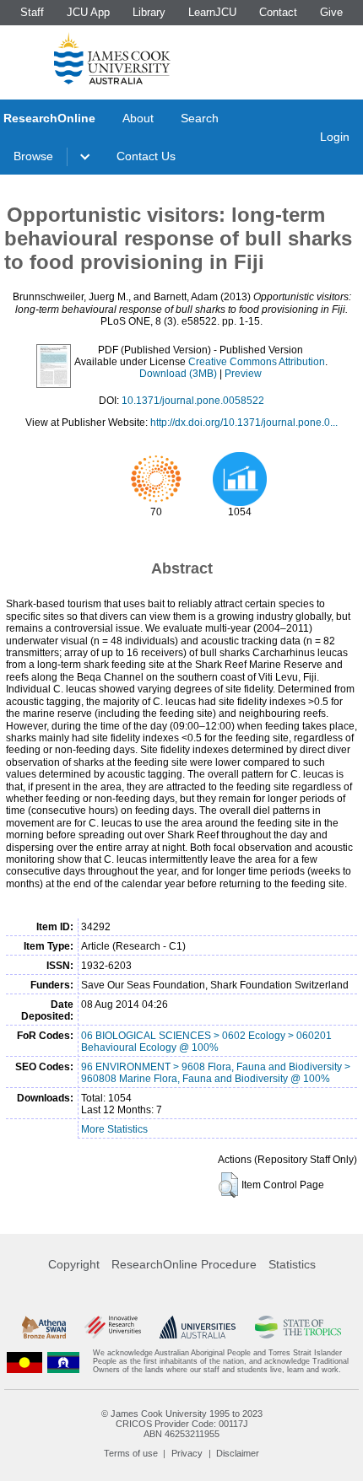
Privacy (187, 1453)
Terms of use (131, 1453)
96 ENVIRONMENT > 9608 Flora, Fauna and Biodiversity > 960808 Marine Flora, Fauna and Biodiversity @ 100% (215, 1073)
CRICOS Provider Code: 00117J (182, 1424)
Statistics (292, 1264)
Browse (33, 156)
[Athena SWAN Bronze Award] (44, 1327)
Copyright (74, 1264)
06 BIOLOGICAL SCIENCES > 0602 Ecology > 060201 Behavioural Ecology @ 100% (206, 1041)
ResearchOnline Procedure (184, 1264)
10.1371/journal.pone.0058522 (193, 401)
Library (149, 12)
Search (200, 118)
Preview (243, 374)
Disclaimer (237, 1453)
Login (334, 136)
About (138, 118)
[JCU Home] (112, 58)
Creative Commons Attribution (256, 362)
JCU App (88, 12)
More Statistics (114, 1129)
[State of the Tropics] (298, 1327)
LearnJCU (212, 12)
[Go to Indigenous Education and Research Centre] (24, 1362)
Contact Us (146, 156)
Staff (32, 12)
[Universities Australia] (198, 1327)
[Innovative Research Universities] (112, 1327)
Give (331, 12)
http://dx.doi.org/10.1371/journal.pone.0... (244, 422)
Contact (278, 12)
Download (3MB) (178, 374)
